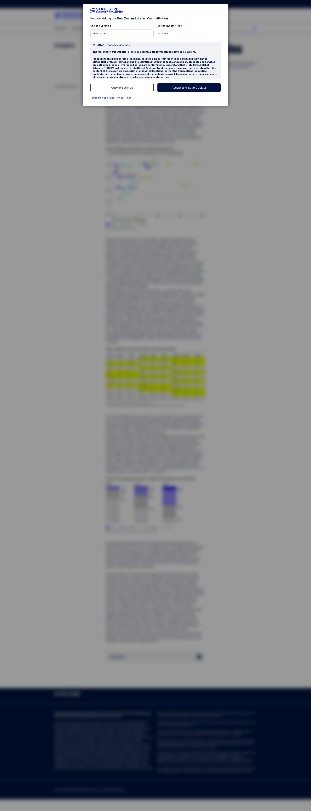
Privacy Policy (124, 97)
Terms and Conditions (102, 97)
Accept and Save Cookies (189, 87)
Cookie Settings (122, 87)
